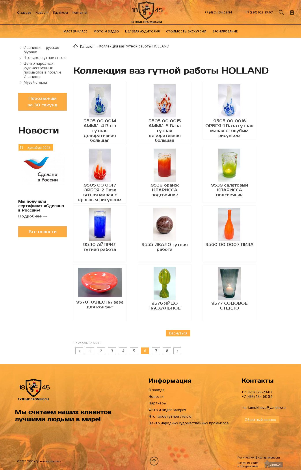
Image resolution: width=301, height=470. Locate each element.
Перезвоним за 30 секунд (43, 102)
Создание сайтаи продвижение (248, 464)
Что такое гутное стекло (45, 57)
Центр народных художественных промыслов (189, 423)
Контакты (79, 12)
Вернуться (178, 333)
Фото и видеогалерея (167, 409)
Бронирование (225, 31)
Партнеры (60, 12)
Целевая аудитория (142, 31)
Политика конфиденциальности (259, 457)
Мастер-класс (75, 31)
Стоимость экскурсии (186, 31)
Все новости (43, 231)
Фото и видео (106, 31)
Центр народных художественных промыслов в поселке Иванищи (42, 70)
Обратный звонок (260, 419)
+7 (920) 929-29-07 (259, 12)
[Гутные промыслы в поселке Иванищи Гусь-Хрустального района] (161, 12)
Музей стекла (35, 82)
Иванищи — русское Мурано (41, 49)
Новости (41, 12)
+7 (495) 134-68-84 (218, 12)
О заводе (24, 12)
